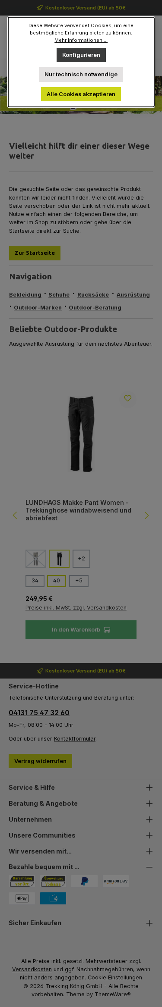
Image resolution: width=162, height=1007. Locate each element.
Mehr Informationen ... (81, 40)
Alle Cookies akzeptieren (81, 94)
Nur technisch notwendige (81, 74)
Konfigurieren (81, 55)
